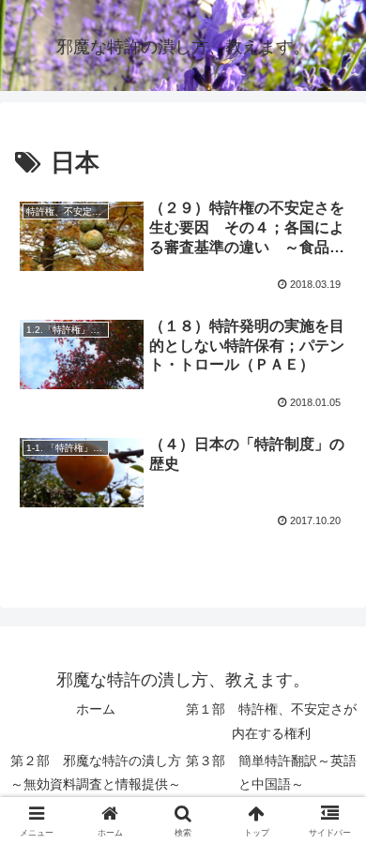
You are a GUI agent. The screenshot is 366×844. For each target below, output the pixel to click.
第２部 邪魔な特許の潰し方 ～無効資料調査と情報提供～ (95, 772)
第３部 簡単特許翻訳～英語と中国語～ (271, 772)
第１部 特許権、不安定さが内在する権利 (271, 720)
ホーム (95, 708)
